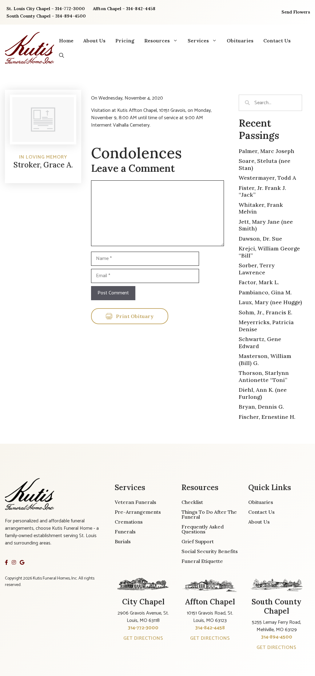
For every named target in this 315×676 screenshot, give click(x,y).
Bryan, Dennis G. (261, 406)
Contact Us (277, 40)
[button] (61, 55)
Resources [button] (157, 40)
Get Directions (143, 638)
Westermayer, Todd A (267, 177)
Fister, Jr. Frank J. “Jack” (262, 191)
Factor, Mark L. (259, 282)
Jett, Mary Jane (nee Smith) (266, 225)
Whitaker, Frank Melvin (261, 208)
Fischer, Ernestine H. (267, 416)
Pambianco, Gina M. (265, 292)
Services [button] (198, 40)
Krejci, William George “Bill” (269, 252)
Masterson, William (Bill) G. (265, 359)
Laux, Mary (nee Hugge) (270, 302)
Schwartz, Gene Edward (260, 343)
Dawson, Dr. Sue (260, 238)
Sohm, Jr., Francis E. (265, 312)
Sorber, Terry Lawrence (257, 269)
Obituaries (240, 40)
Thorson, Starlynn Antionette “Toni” (264, 376)
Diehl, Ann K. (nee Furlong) (263, 393)
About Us (94, 40)
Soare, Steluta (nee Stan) (264, 164)
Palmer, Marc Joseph (266, 151)
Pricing (124, 40)
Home (66, 40)
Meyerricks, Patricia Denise (266, 326)
